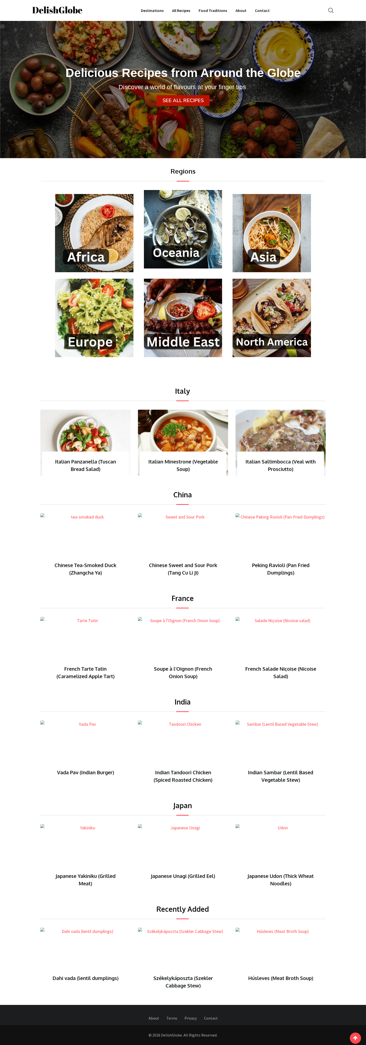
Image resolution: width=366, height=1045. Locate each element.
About (241, 10)
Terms (171, 1018)
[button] (183, 100)
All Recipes (181, 10)
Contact (262, 10)
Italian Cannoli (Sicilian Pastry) (307, 461)
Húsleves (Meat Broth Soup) (183, 978)
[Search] (331, 10)
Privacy (190, 1018)
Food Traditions (213, 10)
